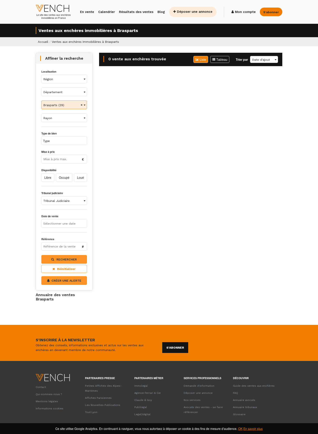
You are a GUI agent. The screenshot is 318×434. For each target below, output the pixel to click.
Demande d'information (199, 385)
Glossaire (239, 414)
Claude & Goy (143, 400)
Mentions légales (47, 401)
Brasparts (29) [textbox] (53, 105)
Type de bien (49, 133)
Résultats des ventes (136, 12)
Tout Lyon (91, 412)
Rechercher (66, 259)
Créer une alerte (66, 280)
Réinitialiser (66, 269)
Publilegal (140, 407)
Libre (47, 177)
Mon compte (245, 12)
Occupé (64, 177)
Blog (161, 12)
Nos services (192, 400)
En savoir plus (253, 428)
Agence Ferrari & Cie (147, 392)
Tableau (221, 59)
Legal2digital (142, 414)
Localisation (48, 71)
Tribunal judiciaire (52, 193)
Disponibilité (48, 170)
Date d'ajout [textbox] (261, 59)
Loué (80, 177)
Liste (203, 59)
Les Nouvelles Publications (102, 405)
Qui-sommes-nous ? (49, 394)
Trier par (242, 59)
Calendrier (106, 12)
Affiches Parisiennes (98, 397)
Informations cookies (49, 408)
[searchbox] (61, 141)
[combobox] (64, 79)
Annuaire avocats (244, 400)
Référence (47, 239)
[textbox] (64, 79)
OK (240, 428)
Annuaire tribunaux (245, 407)
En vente (87, 12)
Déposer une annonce (194, 12)
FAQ (235, 392)
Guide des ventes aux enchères (254, 385)
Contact (41, 387)
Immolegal (141, 385)
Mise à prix (48, 152)
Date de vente (49, 216)
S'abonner (175, 347)
